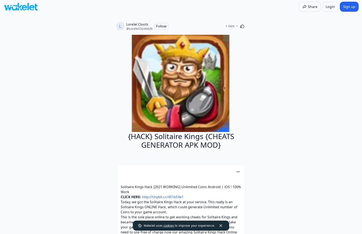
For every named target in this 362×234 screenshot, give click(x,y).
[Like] (242, 26)
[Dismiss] (220, 225)
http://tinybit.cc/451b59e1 (163, 197)
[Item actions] (238, 171)
